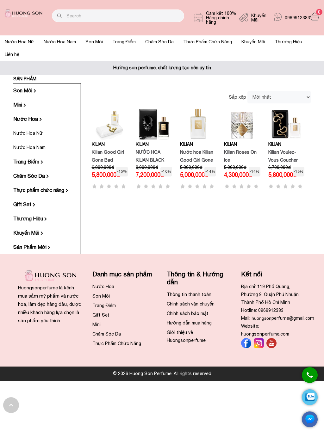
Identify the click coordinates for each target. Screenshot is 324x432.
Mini (18, 105)
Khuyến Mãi (253, 41)
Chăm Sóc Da (159, 41)
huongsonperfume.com (265, 333)
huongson (283, 318)
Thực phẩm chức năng (39, 190)
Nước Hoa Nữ (19, 41)
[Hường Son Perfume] (23, 15)
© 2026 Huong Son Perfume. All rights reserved (162, 373)
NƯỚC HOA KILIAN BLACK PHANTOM (150, 160)
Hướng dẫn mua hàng (189, 322)
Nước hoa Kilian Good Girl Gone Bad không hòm (196, 160)
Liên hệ (12, 54)
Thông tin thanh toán (189, 294)
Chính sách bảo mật (188, 313)
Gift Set (23, 204)
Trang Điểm (124, 41)
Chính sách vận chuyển (191, 303)
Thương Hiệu (288, 41)
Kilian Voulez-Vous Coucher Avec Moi (283, 160)
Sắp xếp (237, 97)
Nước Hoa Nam (60, 41)
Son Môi (94, 41)
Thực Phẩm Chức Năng (207, 41)
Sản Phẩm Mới (30, 247)
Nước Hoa (26, 119)
